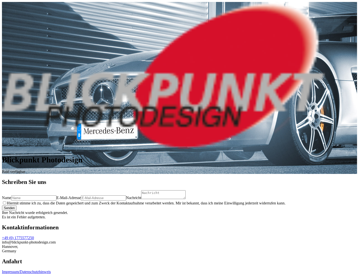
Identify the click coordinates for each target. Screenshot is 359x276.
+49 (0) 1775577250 (18, 238)
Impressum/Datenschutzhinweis (26, 272)
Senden (9, 208)
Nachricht (133, 198)
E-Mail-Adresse (68, 198)
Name (6, 198)
